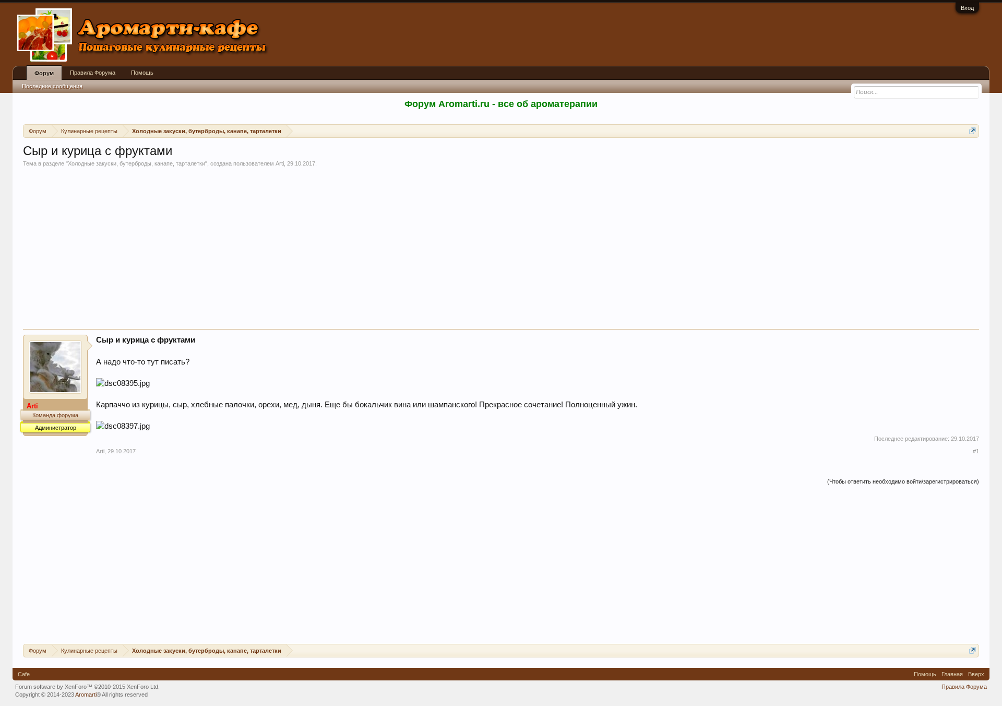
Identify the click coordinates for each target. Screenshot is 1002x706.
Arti (280, 163)
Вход (967, 8)
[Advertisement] (501, 251)
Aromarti (86, 694)
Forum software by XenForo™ (87, 687)
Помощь (142, 72)
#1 (976, 451)
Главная (952, 674)
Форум (44, 73)
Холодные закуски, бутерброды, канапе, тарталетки (136, 163)
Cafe (24, 674)
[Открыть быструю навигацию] (972, 130)
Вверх (976, 674)
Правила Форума (92, 72)
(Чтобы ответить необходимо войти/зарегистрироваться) (903, 481)
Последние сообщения (52, 86)
